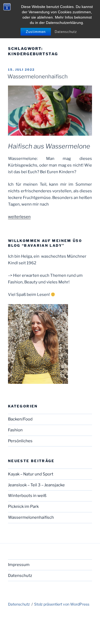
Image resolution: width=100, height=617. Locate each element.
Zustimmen (36, 32)
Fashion (15, 430)
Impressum (19, 564)
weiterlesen (19, 216)
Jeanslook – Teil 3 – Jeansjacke (36, 485)
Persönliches (20, 441)
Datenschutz (66, 32)
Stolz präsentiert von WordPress (61, 604)
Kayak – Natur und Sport (30, 474)
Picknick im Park (23, 506)
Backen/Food (20, 419)
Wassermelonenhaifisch (37, 76)
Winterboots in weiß (27, 495)
